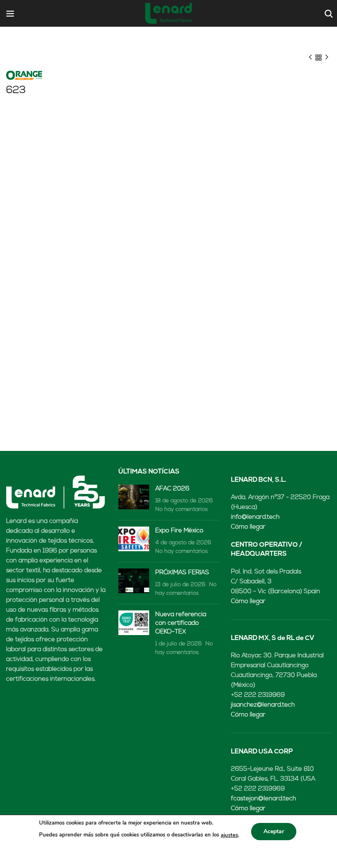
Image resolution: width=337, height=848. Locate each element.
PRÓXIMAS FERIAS (182, 573)
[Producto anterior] (310, 57)
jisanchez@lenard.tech (263, 705)
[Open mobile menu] (10, 13)
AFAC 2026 (172, 489)
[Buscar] (328, 13)
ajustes (229, 835)
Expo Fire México (179, 531)
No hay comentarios (181, 509)
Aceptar (273, 831)
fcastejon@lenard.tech (263, 799)
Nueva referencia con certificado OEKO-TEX (180, 623)
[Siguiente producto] (327, 57)
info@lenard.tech (255, 517)
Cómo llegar (248, 527)
